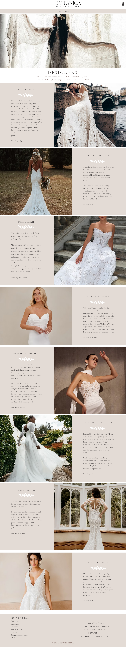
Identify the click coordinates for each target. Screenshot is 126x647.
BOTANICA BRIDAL (20, 618)
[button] (123, 4)
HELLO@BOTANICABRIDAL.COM (94, 636)
